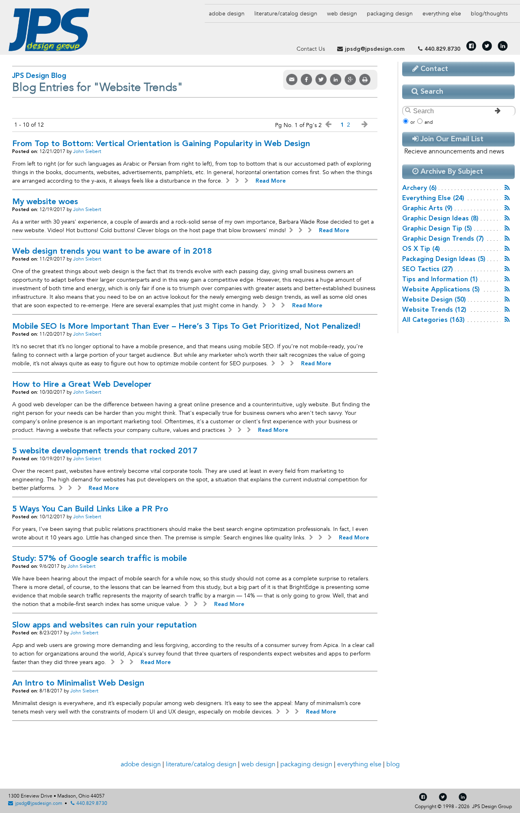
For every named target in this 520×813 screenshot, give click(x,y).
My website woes (45, 202)
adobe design (141, 764)
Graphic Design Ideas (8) (440, 219)
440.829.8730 (442, 49)
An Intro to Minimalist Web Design (78, 683)
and (429, 122)
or (412, 122)
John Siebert (87, 152)
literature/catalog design (201, 764)
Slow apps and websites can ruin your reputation (104, 625)
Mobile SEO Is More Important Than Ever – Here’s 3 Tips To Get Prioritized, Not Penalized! (186, 327)
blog (489, 13)
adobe (227, 13)
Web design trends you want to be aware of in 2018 (112, 252)
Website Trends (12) (434, 310)
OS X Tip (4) (421, 249)
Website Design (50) (434, 300)
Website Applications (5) (441, 290)
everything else (441, 13)
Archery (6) (419, 188)
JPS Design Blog (39, 76)
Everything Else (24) (433, 198)
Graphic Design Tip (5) (437, 229)
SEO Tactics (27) (427, 269)
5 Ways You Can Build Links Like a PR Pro (90, 509)
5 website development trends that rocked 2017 (104, 451)
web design (258, 764)
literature (285, 13)
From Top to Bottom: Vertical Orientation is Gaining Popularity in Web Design (161, 144)
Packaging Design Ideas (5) (443, 259)
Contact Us (311, 48)
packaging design (306, 764)
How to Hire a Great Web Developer (82, 385)
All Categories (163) (433, 320)
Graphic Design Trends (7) (443, 239)
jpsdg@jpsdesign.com (375, 49)
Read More (270, 181)
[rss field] (507, 188)
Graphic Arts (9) (427, 208)
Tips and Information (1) (440, 279)
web (342, 13)
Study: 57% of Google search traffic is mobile (99, 559)
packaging (390, 13)
